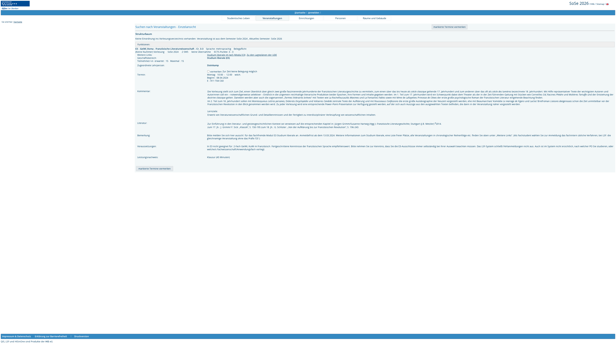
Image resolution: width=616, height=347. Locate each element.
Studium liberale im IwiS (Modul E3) (226, 54)
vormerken (216, 71)
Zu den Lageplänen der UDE (262, 54)
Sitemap (600, 4)
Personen (340, 18)
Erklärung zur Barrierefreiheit (51, 336)
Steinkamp (213, 65)
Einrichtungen (306, 18)
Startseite (17, 22)
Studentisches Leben (238, 18)
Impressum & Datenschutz (16, 336)
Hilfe (592, 4)
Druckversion (81, 336)
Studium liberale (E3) (218, 57)
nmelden (313, 12)
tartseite (300, 12)
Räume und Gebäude (374, 18)
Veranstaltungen (272, 18)
